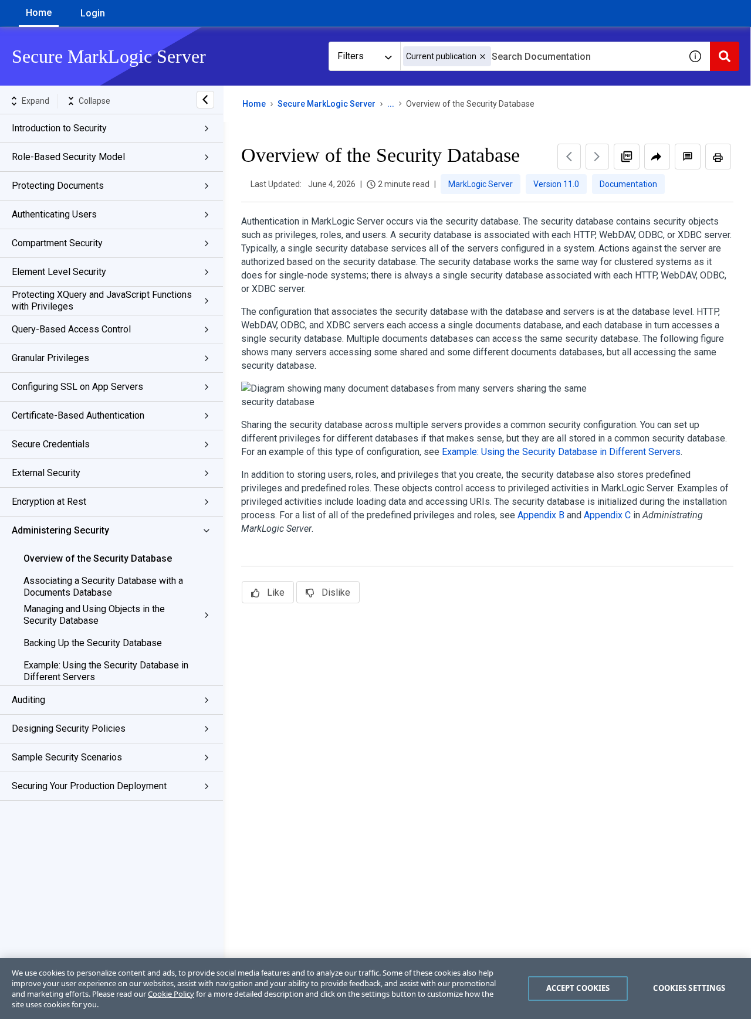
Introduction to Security (59, 128)
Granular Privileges (50, 358)
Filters (350, 56)
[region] (375, 988)
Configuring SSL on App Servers (77, 386)
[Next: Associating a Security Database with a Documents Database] (597, 156)
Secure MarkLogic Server (327, 103)
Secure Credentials (51, 444)
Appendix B (540, 515)
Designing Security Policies (69, 728)
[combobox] (540, 56)
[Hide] (205, 99)
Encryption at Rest (49, 501)
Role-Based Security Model (68, 156)
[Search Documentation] (724, 56)
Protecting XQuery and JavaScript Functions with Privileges (102, 300)
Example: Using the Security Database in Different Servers (105, 671)
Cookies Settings (689, 988)
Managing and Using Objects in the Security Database (94, 614)
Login (92, 13)
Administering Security (60, 530)
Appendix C (607, 515)
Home (39, 12)
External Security (46, 472)
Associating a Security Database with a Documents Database (103, 586)
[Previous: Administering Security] (569, 156)
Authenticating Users (54, 214)
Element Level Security (59, 271)
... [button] (390, 103)
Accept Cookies (578, 988)
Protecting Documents (58, 185)
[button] (482, 56)
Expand (35, 101)
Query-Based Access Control (71, 329)
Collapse (94, 101)
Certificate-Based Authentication (78, 415)
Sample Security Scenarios (67, 757)
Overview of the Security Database (97, 558)
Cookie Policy (171, 994)
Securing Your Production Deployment (89, 786)
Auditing (28, 699)
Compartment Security (57, 243)
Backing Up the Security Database (92, 642)
